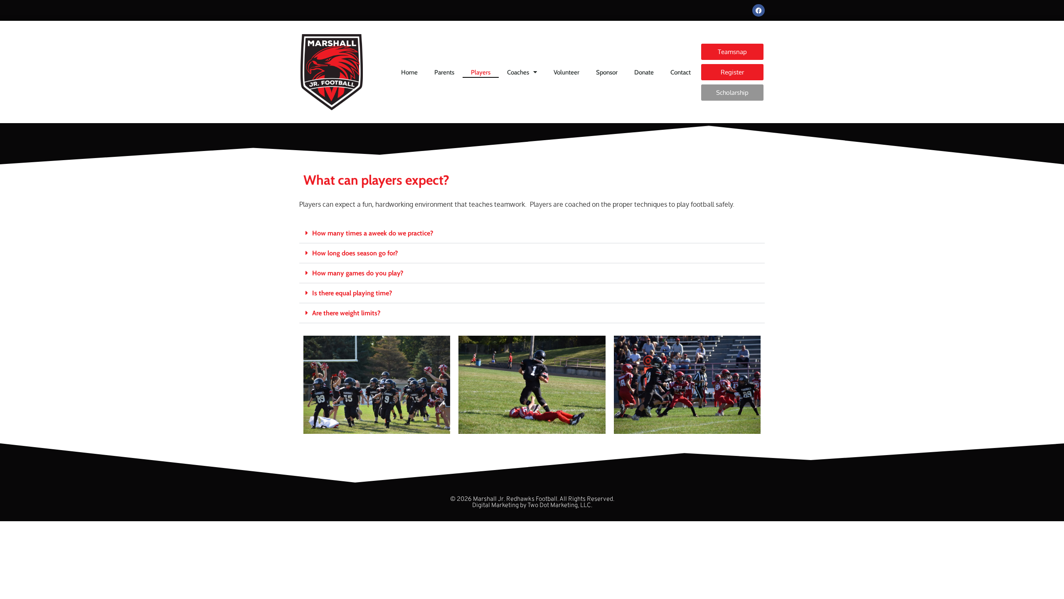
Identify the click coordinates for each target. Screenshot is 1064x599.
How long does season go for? (355, 253)
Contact (680, 72)
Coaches (518, 72)
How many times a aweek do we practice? (372, 233)
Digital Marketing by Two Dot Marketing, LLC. (532, 506)
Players (480, 72)
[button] (532, 233)
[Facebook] (758, 10)
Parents (444, 72)
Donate (644, 72)
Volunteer (566, 72)
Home (409, 72)
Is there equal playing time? (352, 293)
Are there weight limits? (346, 313)
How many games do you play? (357, 273)
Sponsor (607, 72)
